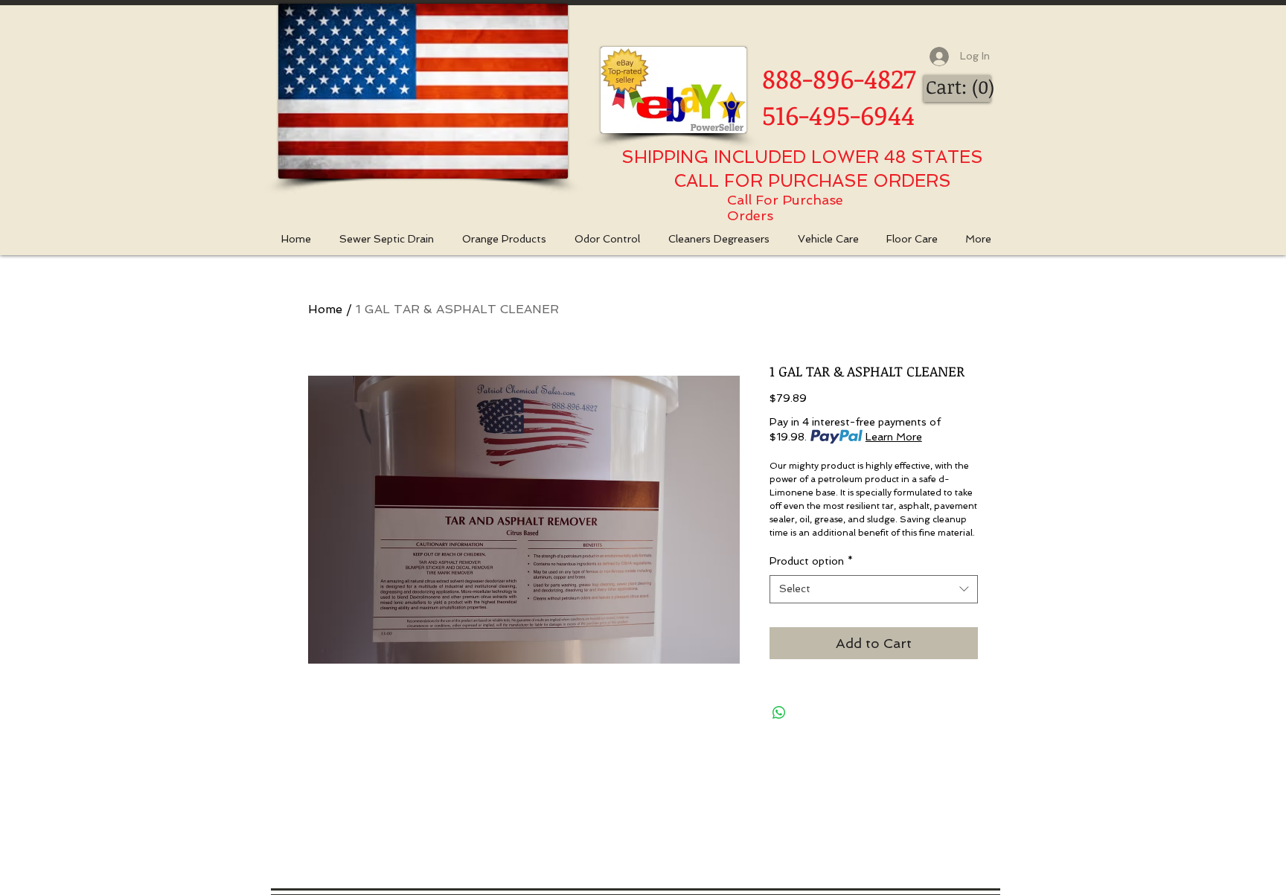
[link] (959, 87)
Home (325, 309)
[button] (511, 239)
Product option (811, 561)
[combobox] (874, 589)
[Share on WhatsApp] (779, 713)
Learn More (894, 437)
